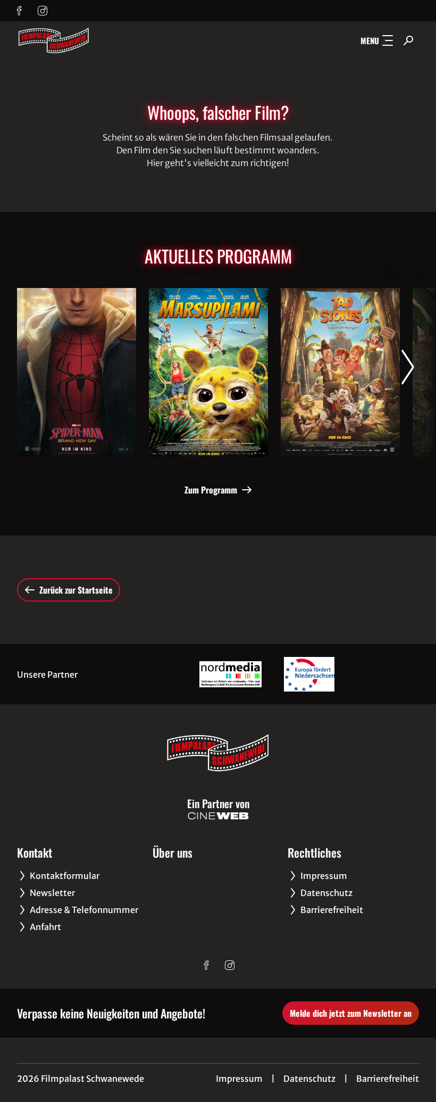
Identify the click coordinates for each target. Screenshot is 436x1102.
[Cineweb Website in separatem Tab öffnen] (218, 816)
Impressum (239, 1078)
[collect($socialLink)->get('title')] (19, 10)
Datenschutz (309, 1078)
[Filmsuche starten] (408, 40)
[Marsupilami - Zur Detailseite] (208, 372)
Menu (369, 40)
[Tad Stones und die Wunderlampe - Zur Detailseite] (340, 372)
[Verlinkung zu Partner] (230, 674)
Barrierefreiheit (387, 1078)
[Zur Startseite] (91, 40)
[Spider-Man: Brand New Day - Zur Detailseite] (76, 372)
